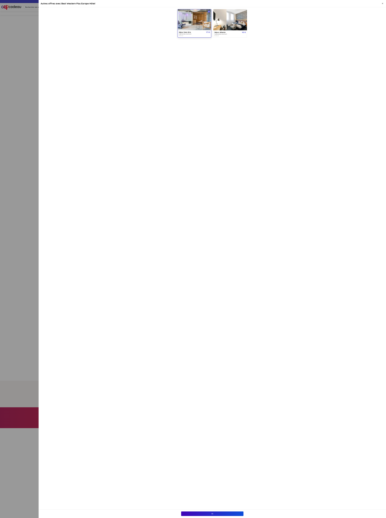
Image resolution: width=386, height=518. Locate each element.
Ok (212, 514)
